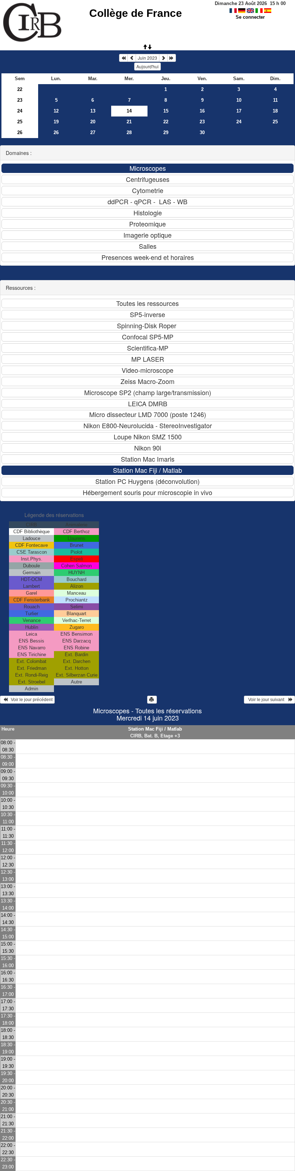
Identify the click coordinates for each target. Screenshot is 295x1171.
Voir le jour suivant (267, 699)
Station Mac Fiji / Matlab (155, 729)
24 (19, 111)
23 (19, 100)
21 (129, 121)
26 (19, 132)
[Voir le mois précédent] (131, 58)
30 (202, 132)
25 (19, 121)
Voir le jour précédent (30, 699)
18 (275, 111)
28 (129, 132)
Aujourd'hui (147, 66)
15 (165, 111)
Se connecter (250, 17)
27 (92, 132)
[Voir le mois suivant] (163, 58)
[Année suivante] (171, 58)
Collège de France (135, 13)
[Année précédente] (123, 58)
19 (56, 121)
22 (19, 89)
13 (92, 111)
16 (202, 111)
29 (165, 132)
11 (275, 100)
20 (92, 121)
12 (56, 111)
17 (238, 111)
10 (238, 100)
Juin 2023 (147, 58)
